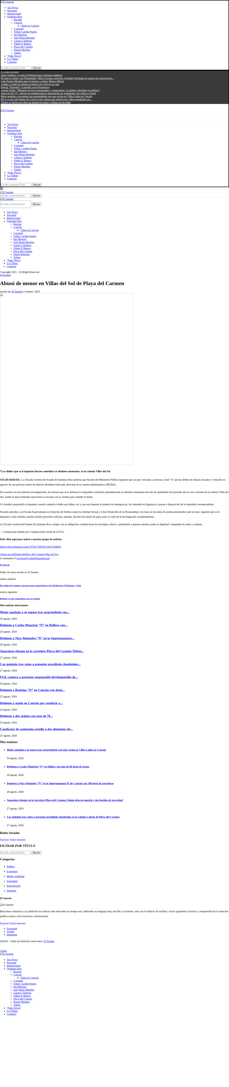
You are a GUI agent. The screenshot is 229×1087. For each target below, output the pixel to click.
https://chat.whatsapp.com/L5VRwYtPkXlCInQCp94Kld (30, 546)
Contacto (12, 62)
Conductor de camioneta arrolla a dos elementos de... (36, 729)
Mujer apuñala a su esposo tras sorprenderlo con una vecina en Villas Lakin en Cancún (46, 96)
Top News (12, 7)
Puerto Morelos (22, 49)
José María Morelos (24, 37)
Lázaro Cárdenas (23, 40)
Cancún (18, 22)
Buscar (37, 68)
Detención (19, 554)
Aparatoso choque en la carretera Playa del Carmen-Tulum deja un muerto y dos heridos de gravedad (65, 800)
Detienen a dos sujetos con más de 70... (26, 716)
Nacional (12, 10)
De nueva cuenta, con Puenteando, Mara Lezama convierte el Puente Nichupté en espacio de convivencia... (57, 78)
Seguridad (12, 881)
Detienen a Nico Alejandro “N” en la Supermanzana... (37, 638)
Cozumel (18, 28)
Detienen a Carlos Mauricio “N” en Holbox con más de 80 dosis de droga (48, 766)
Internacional (14, 13)
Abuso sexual (7, 554)
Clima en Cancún (30, 25)
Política (11, 866)
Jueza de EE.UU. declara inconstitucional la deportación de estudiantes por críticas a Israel (48, 93)
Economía (12, 871)
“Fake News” (14, 56)
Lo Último (12, 59)
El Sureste (17, 291)
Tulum (17, 52)
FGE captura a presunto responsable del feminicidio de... (39, 677)
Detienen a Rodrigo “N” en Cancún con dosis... (32, 690)
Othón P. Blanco (22, 43)
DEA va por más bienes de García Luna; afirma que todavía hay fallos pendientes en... (46, 99)
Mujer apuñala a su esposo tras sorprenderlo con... (35, 612)
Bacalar (18, 19)
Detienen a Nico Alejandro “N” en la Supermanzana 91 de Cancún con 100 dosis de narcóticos (60, 783)
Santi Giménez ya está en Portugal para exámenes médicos (31, 75)
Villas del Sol (51, 554)
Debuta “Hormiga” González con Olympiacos (25, 87)
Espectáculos (13, 885)
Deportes (11, 890)
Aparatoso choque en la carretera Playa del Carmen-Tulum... (42, 651)
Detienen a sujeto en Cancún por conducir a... (31, 703)
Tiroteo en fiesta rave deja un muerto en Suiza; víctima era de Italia (36, 102)
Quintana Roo (14, 16)
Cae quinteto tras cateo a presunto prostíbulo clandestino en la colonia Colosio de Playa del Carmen (63, 817)
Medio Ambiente (15, 876)
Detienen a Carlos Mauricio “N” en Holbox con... (34, 625)
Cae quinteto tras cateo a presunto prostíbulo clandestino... (40, 664)
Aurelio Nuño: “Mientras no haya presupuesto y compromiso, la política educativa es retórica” (50, 90)
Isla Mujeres (20, 34)
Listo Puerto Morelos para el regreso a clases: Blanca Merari (32, 81)
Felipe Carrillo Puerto (25, 31)
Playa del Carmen (23, 46)
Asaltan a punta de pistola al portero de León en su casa (30, 84)
